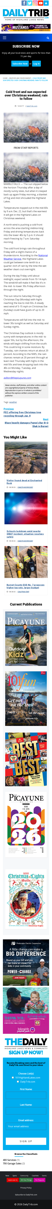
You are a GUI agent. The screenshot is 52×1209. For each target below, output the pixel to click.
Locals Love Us (12, 1180)
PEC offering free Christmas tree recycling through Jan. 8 (22, 412)
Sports (15, 1176)
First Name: (26, 1089)
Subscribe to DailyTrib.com (26, 1194)
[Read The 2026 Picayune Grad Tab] (26, 824)
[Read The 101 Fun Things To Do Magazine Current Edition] (26, 698)
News (7, 1176)
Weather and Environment (20, 78)
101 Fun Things (26, 1180)
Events (44, 1176)
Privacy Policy (26, 1188)
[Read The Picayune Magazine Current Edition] (26, 638)
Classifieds (35, 1176)
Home (5, 78)
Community (24, 1176)
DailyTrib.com (31, 106)
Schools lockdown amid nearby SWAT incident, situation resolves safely (25, 534)
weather (13, 402)
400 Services (9, 1160)
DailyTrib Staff (23, 592)
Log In (36, 63)
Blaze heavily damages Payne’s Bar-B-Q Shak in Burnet (26, 423)
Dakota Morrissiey (25, 487)
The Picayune (39, 1180)
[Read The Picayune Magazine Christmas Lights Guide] (26, 899)
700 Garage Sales (12, 1163)
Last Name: (26, 1104)
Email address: (26, 1120)
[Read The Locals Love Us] (26, 759)
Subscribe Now (20, 63)
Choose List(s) (26, 1073)
